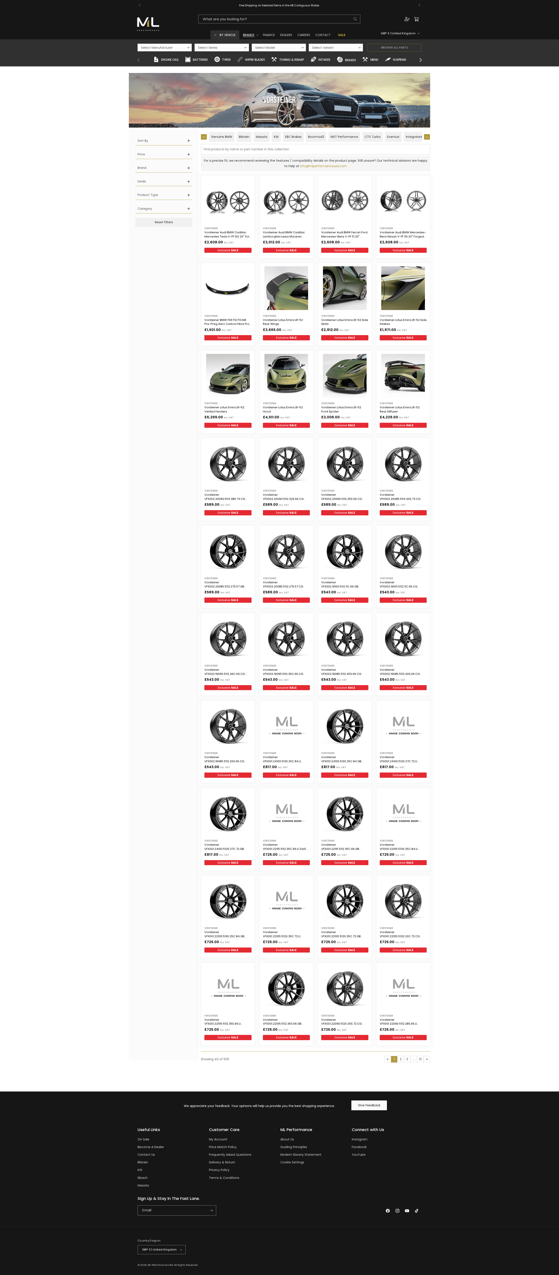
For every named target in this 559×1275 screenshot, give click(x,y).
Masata (143, 1185)
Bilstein (143, 1162)
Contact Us (146, 1154)
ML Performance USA (160, 1265)
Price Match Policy (223, 1147)
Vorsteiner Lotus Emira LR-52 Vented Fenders (224, 409)
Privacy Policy (219, 1170)
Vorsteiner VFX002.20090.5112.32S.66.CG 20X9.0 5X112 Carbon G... (283, 497)
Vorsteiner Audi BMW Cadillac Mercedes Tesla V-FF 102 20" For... (227, 234)
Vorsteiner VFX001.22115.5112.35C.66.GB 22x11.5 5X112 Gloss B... (340, 847)
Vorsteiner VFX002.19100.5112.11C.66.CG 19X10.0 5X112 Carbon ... (398, 584)
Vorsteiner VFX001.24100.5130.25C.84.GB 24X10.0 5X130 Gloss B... (341, 759)
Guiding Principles (293, 1147)
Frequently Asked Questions (230, 1154)
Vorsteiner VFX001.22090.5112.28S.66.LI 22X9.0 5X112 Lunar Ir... (398, 1022)
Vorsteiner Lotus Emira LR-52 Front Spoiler (341, 409)
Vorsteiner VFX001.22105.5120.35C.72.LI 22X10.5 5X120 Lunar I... (281, 934)
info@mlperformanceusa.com (323, 166)
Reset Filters (164, 222)
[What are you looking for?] (355, 19)
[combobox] (279, 19)
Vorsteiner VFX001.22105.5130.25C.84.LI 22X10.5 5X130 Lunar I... (399, 847)
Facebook (359, 1147)
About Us (287, 1139)
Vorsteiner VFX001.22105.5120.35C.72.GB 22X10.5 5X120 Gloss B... (341, 934)
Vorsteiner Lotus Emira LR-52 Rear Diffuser (400, 409)
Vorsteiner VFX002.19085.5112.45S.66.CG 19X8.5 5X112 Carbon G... (341, 672)
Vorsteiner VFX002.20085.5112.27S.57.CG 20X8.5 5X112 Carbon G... (283, 584)
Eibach (143, 1178)
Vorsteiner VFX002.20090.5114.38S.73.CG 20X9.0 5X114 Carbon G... (224, 497)
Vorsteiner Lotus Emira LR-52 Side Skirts (344, 322)
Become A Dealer (151, 1147)
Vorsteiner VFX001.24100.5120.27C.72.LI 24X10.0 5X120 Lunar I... (398, 759)
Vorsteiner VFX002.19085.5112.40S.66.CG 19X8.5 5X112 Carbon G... (400, 672)
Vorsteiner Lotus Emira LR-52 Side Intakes (403, 322)
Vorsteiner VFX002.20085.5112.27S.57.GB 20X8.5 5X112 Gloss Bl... (224, 584)
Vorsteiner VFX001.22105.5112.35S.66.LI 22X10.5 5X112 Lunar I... (222, 1022)
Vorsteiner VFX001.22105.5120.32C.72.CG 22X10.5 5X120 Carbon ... (400, 934)
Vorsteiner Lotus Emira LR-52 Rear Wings (283, 322)
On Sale (143, 1139)
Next (420, 60)
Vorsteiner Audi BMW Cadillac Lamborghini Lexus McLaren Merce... (284, 234)
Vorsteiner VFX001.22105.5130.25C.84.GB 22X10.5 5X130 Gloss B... (224, 934)
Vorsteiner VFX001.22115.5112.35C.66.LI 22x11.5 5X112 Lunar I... (285, 847)
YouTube (359, 1154)
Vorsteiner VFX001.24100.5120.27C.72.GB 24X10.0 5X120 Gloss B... (224, 847)
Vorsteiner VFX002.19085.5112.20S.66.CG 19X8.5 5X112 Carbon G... (224, 759)
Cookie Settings (292, 1162)
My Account (218, 1139)
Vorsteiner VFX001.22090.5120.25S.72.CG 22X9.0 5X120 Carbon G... (341, 1022)
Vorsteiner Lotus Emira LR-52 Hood (283, 409)
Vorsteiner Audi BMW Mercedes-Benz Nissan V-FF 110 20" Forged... (403, 234)
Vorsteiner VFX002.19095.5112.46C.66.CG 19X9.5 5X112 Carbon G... (224, 672)
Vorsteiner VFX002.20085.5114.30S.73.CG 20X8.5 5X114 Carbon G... (400, 497)
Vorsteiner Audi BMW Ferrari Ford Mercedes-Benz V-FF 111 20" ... (344, 234)
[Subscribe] (211, 1210)
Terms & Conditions (224, 1178)
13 (420, 1059)
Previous (138, 60)
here (324, 5)
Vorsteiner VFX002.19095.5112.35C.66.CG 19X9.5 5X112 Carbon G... (283, 672)
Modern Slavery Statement (300, 1154)
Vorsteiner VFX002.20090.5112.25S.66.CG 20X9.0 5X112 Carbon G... (341, 497)
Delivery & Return (222, 1162)
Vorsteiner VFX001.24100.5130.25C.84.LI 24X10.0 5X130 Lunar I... (282, 759)
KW (140, 1170)
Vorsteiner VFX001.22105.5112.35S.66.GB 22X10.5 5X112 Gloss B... (282, 1022)
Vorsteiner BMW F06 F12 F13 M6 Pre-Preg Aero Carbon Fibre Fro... (227, 322)
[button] (250, 35)
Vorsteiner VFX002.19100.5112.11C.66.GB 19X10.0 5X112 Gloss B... (339, 584)
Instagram (359, 1139)
